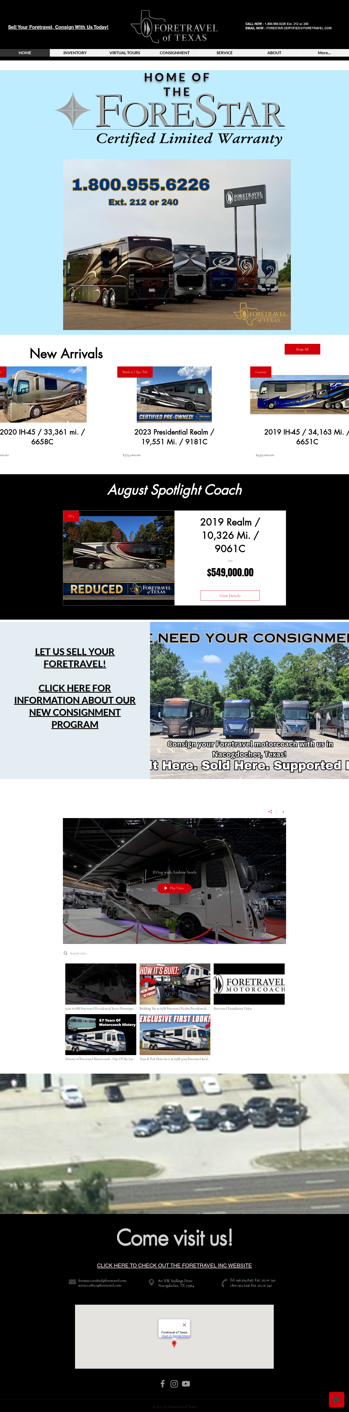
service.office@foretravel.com (99, 1285)
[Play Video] (101, 987)
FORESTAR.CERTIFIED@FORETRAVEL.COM (299, 28)
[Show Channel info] (281, 812)
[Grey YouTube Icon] (186, 1384)
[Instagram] (174, 1384)
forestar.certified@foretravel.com (102, 1280)
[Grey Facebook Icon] (163, 1384)
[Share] (270, 812)
